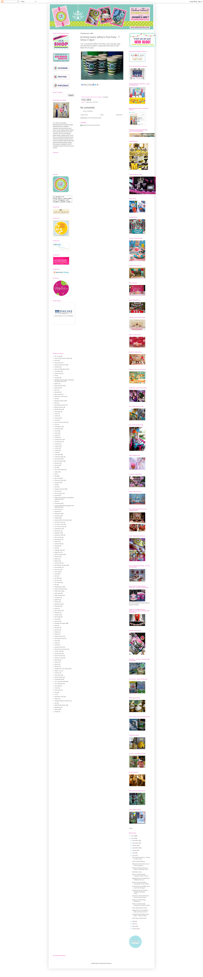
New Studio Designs (60, 565)
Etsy (55, 476)
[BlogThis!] (84, 100)
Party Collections (59, 589)
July (133, 853)
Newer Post (84, 115)
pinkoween (57, 604)
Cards (56, 416)
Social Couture (58, 655)
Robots (56, 632)
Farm (55, 487)
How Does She (58, 522)
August (134, 850)
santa (56, 643)
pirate (56, 608)
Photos (56, 602)
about (56, 360)
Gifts (55, 501)
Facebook (57, 482)
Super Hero (57, 675)
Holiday (56, 518)
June (134, 855)
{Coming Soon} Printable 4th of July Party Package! (141, 887)
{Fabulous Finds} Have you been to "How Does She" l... (141, 868)
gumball (56, 511)
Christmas (57, 429)
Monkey (56, 561)
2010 (132, 838)
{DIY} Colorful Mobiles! (138, 861)
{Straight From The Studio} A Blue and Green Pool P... (140, 911)
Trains (56, 688)
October (134, 845)
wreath (56, 711)
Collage (56, 437)
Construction (58, 441)
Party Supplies (58, 595)
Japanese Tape (58, 535)
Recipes (56, 627)
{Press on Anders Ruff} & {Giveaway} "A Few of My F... (141, 883)
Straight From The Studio (61, 668)
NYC (55, 576)
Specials (56, 660)
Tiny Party (57, 686)
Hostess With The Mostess (62, 520)
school (56, 645)
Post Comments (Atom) (94, 118)
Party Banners (58, 587)
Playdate (57, 612)
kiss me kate (58, 537)
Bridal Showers (58, 407)
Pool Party (95, 102)
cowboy (56, 448)
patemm (56, 599)
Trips (55, 692)
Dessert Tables (58, 461)
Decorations (57, 459)
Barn (55, 390)
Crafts (56, 452)
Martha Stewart (58, 554)
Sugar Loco (57, 670)
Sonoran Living (58, 658)
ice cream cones (59, 524)
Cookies (56, 446)
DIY (55, 467)
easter (56, 472)
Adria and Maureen (60, 365)
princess (56, 621)
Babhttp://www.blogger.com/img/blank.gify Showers (64, 380)
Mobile (56, 559)
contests (56, 444)
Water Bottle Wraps (59, 705)
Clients (56, 433)
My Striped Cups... (137, 872)
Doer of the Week (59, 469)
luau (55, 548)
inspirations (57, 528)
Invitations (57, 533)
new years (57, 569)
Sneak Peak (57, 651)
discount (56, 465)
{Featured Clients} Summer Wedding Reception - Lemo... (140, 892)
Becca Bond (57, 394)
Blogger (109, 963)
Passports (57, 597)
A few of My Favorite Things (62, 358)
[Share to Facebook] (88, 100)
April (133, 924)
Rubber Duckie (58, 636)
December (135, 840)
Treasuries (57, 690)
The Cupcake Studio (60, 681)
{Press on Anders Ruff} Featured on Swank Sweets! (141, 904)
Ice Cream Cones (59, 526)
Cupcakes (57, 454)
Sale (55, 640)
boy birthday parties (60, 405)
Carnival (56, 418)
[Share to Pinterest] (90, 100)
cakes (56, 413)
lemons (56, 541)
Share (130, 828)
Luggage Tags (58, 550)
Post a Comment (88, 111)
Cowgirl (56, 450)
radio (55, 625)
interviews (57, 531)
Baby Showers (58, 385)
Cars (55, 424)
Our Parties (57, 582)
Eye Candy (57, 478)
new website (58, 567)
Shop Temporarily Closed (139, 908)
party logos (57, 593)
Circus (56, 431)
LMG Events (57, 544)
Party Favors (58, 591)
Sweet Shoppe (58, 677)
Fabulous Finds (58, 480)
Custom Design (58, 457)
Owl (55, 584)
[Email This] (82, 100)
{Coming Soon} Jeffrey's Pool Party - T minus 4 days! (140, 915)
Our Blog (57, 578)
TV (55, 694)
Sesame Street (58, 647)
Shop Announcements (60, 649)
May (133, 921)
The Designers (58, 683)
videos (56, 698)
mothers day (58, 563)
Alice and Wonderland (60, 369)
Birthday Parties (59, 401)
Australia (57, 377)
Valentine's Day (58, 696)
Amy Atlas (57, 371)
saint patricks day (59, 638)
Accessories (57, 362)
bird (55, 398)
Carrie (56, 420)
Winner (56, 709)
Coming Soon (88, 102)
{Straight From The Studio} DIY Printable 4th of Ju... (141, 879)
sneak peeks (58, 653)
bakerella (57, 388)
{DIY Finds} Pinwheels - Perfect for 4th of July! (141, 858)
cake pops (57, 411)
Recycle (56, 630)
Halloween (57, 513)
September (135, 848)
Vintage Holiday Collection (62, 701)
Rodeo (56, 634)
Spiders (56, 662)
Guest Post (57, 509)
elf (55, 474)
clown (56, 435)
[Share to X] (86, 100)
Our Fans (57, 580)
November (135, 843)
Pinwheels (57, 606)
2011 (132, 836)
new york (57, 571)
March (134, 926)
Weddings (57, 707)
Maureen (57, 556)
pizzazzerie (57, 610)
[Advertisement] (63, 338)
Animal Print (57, 373)
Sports (56, 664)
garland (56, 495)
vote (55, 703)
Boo (55, 403)
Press (56, 619)
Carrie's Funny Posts (60, 422)
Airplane (56, 367)
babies (56, 383)
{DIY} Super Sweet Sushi (139, 918)
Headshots (57, 516)
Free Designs (58, 493)
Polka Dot (57, 615)
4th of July (57, 356)
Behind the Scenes (59, 396)
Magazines (57, 552)
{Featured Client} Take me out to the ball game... (140, 864)
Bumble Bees (58, 409)
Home (102, 115)
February (135, 928)
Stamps (56, 666)
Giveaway (57, 503)
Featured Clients (59, 489)
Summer (56, 673)
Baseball (57, 392)
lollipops (56, 546)
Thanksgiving (58, 679)
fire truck (56, 491)
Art (55, 375)
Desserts (57, 463)
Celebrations (58, 426)
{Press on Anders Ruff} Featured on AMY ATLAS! (140, 875)
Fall (55, 484)
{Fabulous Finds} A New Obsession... (139, 900)
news (56, 574)
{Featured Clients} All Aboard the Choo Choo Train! (140, 896)
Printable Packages (60, 623)
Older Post (119, 115)
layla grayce (57, 539)
